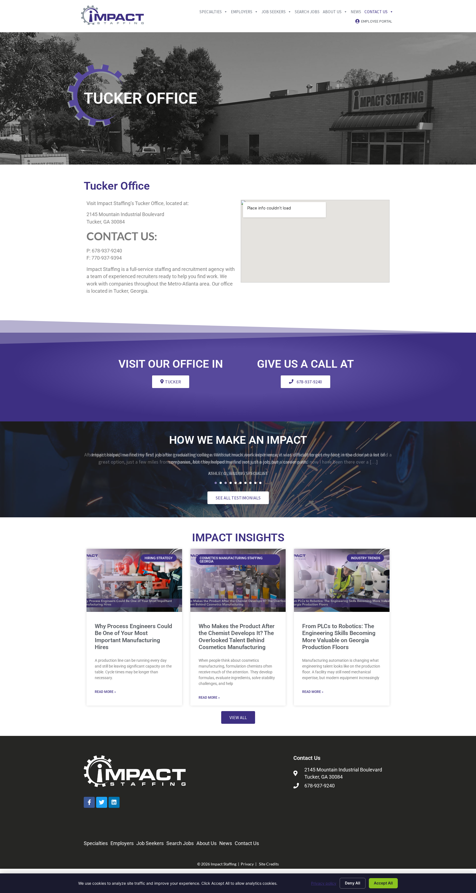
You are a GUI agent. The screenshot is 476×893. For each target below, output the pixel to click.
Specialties (210, 11)
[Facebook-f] (89, 802)
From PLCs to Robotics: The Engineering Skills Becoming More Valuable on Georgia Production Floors (338, 636)
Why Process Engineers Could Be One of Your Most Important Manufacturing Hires (133, 636)
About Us (332, 11)
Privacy (247, 864)
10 (260, 483)
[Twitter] (101, 802)
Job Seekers (273, 11)
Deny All (352, 883)
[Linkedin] (114, 802)
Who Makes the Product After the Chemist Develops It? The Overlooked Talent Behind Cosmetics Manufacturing (237, 636)
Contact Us (376, 11)
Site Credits (269, 864)
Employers (241, 11)
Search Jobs (307, 11)
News (356, 11)
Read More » (105, 692)
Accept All (383, 883)
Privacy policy (323, 883)
